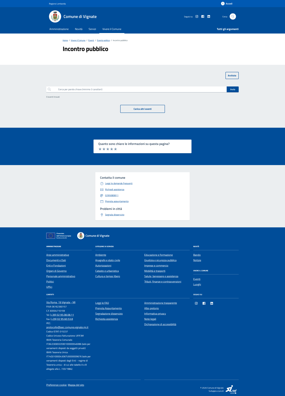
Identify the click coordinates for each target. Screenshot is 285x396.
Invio (232, 89)
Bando (197, 255)
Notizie (197, 260)
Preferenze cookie (56, 385)
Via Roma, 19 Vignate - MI (60, 302)
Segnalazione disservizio (109, 314)
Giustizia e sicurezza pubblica (160, 260)
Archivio (232, 75)
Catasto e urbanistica (107, 271)
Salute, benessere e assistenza (161, 276)
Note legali (150, 319)
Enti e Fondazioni (56, 266)
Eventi (196, 279)
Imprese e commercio (156, 266)
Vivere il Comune (111, 29)
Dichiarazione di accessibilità (160, 324)
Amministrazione (59, 29)
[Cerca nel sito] (233, 16)
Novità (78, 29)
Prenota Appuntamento (108, 308)
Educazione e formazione (158, 255)
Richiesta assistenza (106, 319)
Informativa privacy (155, 314)
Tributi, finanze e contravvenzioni (162, 282)
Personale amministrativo (60, 276)
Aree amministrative (57, 255)
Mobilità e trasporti (154, 271)
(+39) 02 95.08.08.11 (62, 315)
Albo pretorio (151, 308)
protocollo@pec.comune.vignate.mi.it (67, 327)
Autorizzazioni (103, 266)
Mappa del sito (76, 385)
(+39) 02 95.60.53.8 (62, 319)
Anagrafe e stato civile (107, 260)
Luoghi (197, 284)
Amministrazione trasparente (160, 303)
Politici (50, 282)
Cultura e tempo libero (107, 276)
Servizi (92, 29)
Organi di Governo (56, 271)
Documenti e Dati (56, 260)
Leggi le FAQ (102, 303)
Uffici (49, 287)
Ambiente (100, 255)
